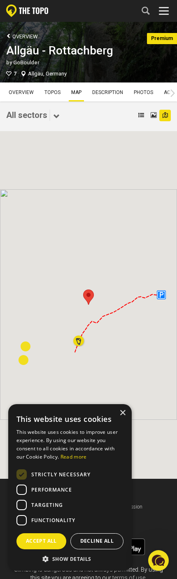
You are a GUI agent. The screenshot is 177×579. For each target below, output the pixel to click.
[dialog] (70, 487)
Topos (52, 92)
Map (76, 92)
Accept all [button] (41, 540)
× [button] (122, 413)
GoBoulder (26, 62)
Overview (24, 36)
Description (107, 92)
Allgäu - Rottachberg (59, 50)
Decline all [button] (97, 540)
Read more (74, 456)
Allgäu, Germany (47, 73)
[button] (88, 297)
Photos (143, 92)
